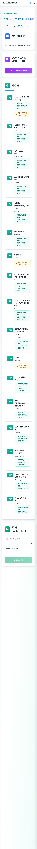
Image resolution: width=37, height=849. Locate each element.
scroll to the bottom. (22, 26)
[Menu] (34, 3)
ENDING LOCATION (12, 549)
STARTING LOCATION (13, 539)
